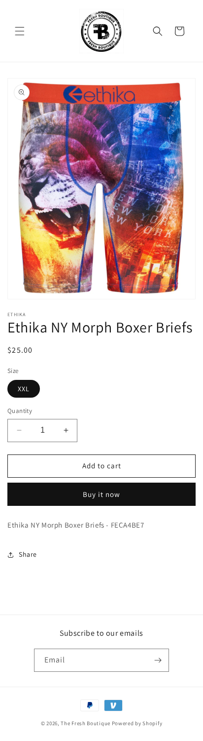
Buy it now (101, 494)
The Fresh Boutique (85, 723)
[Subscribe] (158, 660)
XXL (24, 388)
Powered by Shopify (137, 723)
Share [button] (28, 554)
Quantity (19, 411)
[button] (20, 31)
